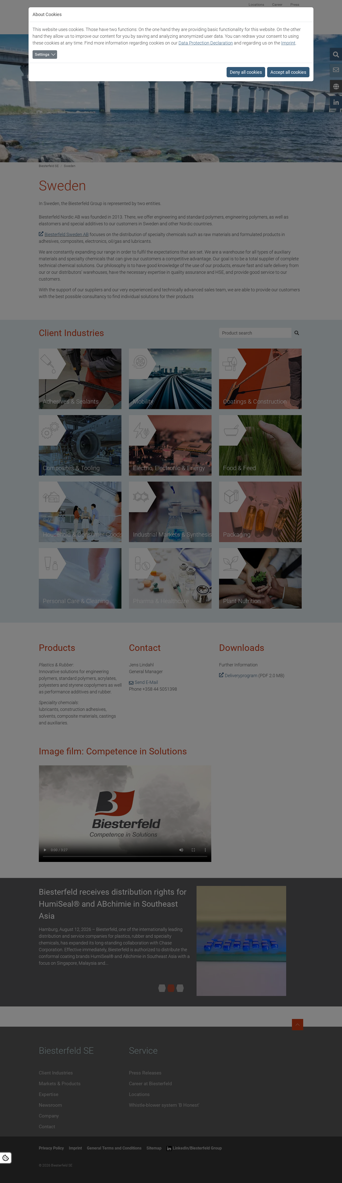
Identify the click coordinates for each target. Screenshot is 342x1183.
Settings (42, 54)
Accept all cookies (288, 72)
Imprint (288, 43)
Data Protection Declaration (206, 43)
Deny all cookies (246, 72)
